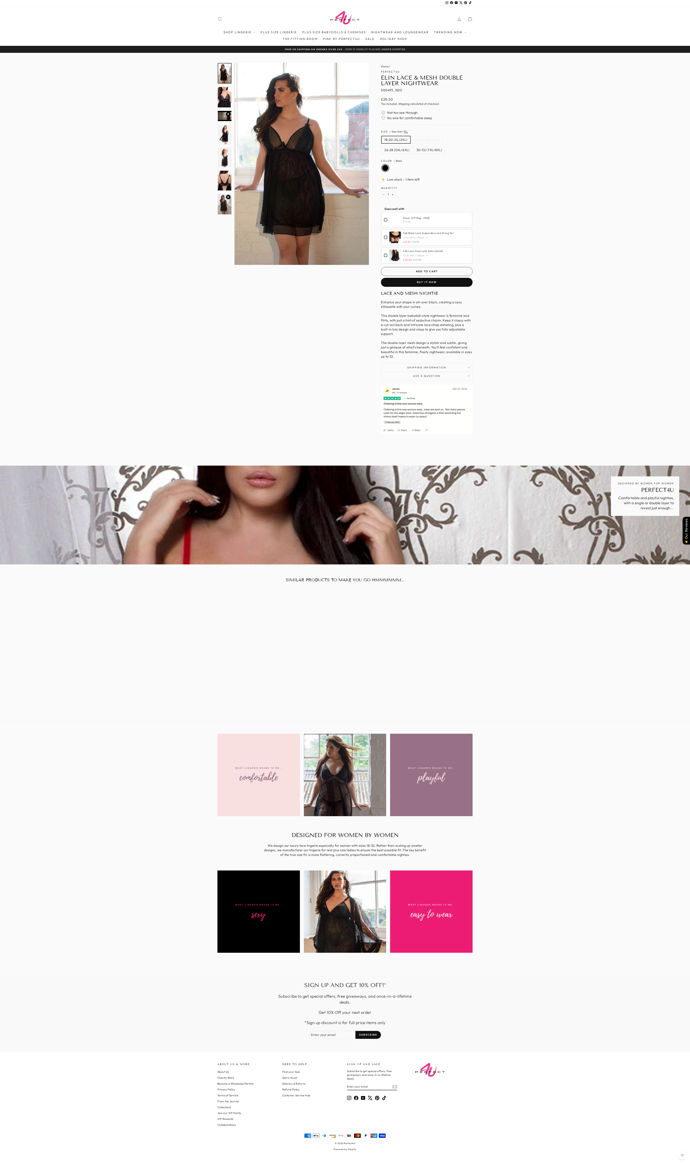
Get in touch (289, 1077)
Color (391, 160)
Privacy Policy (226, 1089)
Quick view (247, 678)
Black (385, 168)
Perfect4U (390, 71)
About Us (223, 1072)
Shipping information (426, 367)
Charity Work (225, 1077)
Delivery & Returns (293, 1083)
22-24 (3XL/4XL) (427, 140)
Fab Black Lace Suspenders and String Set (428, 233)
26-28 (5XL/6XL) (397, 150)
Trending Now (449, 32)
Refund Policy (291, 1089)
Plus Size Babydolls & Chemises (334, 32)
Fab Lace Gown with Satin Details (423, 251)
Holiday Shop (393, 39)
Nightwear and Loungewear (400, 32)
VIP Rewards (225, 1119)
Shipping (404, 103)
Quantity (389, 188)
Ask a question (426, 376)
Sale (369, 39)
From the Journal (228, 1101)
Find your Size (291, 1072)
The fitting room (300, 39)
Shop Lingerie (238, 32)
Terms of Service (227, 1095)
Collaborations (226, 1125)
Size (392, 131)
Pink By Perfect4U (341, 39)
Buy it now (427, 282)
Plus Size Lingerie (279, 32)
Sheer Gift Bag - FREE (416, 218)
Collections (224, 1107)
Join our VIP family (229, 1113)
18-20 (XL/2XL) (395, 140)
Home (385, 66)
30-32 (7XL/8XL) (429, 150)
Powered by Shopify (345, 1149)
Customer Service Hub (296, 1095)
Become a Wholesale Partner (235, 1083)
